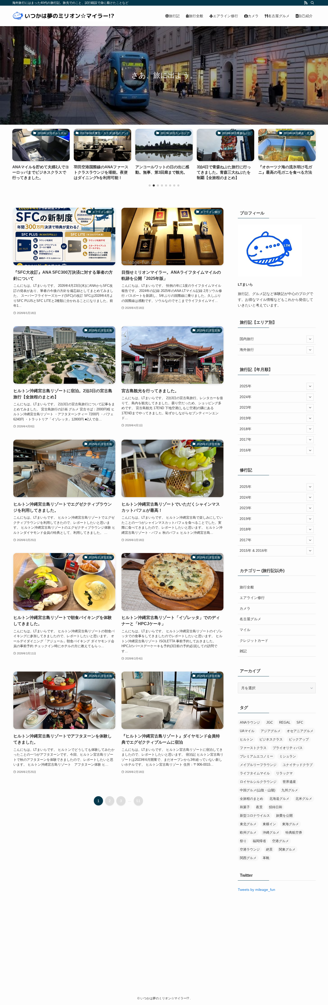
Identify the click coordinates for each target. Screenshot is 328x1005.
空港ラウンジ (250, 849)
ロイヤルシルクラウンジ (258, 782)
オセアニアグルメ (300, 731)
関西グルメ (248, 858)
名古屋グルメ (250, 619)
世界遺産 (289, 782)
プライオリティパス (288, 748)
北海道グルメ (279, 799)
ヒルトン (246, 739)
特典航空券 (293, 832)
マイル (245, 630)
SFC (299, 722)
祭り (243, 841)
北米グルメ (303, 799)
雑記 (243, 651)
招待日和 (275, 807)
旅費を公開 (284, 815)
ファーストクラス (253, 748)
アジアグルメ (271, 731)
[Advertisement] (276, 934)
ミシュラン (287, 756)
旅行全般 (247, 587)
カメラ (245, 608)
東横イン (269, 824)
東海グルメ (290, 824)
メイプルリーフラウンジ (258, 765)
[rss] (305, 3)
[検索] (312, 3)
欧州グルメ (248, 832)
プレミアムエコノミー (256, 756)
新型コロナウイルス (255, 815)
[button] (150, 185)
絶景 (269, 849)
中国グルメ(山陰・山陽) (257, 790)
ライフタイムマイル (255, 773)
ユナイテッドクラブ (298, 765)
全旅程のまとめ (251, 799)
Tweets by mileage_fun (256, 890)
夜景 (259, 807)
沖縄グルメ (271, 832)
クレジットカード (254, 640)
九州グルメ (289, 790)
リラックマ (284, 773)
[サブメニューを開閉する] (310, 339)
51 (138, 801)
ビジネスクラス (271, 739)
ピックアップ (299, 739)
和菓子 (245, 807)
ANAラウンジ (250, 722)
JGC (269, 722)
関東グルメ (287, 849)
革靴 (266, 858)
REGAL (284, 722)
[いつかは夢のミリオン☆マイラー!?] (63, 16)
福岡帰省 (259, 841)
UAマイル (247, 731)
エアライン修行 (252, 598)
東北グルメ (248, 824)
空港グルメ (280, 841)
